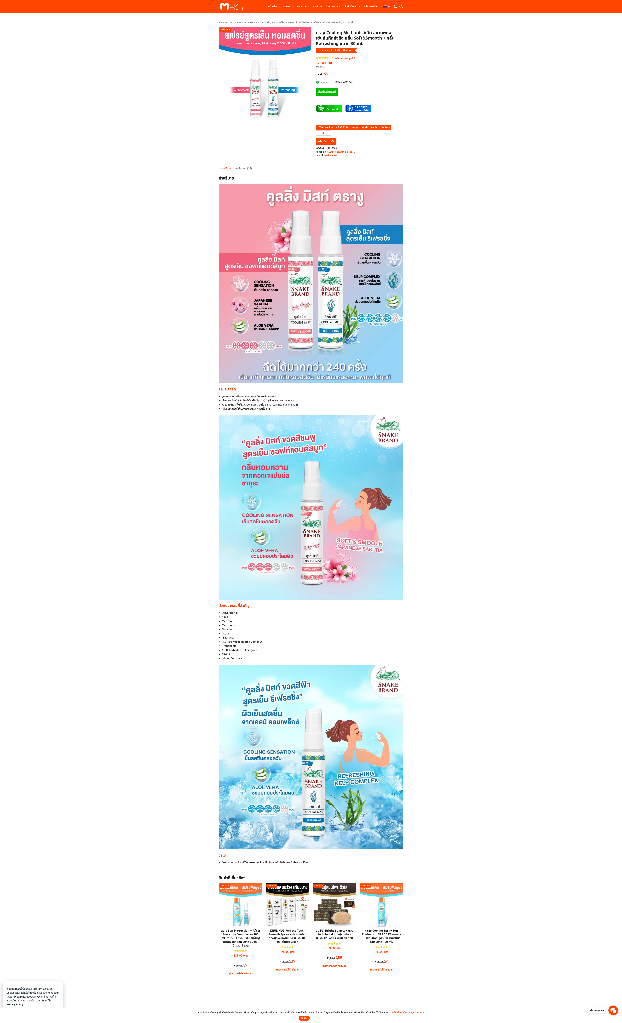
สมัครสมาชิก (370, 6)
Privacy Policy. (15, 1004)
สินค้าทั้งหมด (350, 6)
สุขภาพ (287, 6)
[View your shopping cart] (395, 6)
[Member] (401, 6)
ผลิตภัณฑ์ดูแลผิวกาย (248, 22)
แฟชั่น (316, 6)
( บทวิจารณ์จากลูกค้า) (342, 58)
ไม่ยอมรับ (317, 1018)
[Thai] (386, 6)
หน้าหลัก (272, 6)
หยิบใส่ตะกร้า (326, 141)
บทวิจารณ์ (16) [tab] (243, 168)
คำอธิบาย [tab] (226, 168)
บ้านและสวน (332, 6)
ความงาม (302, 6)
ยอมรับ (304, 1018)
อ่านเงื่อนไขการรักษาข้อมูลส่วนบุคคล (407, 1012)
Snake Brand (331, 155)
